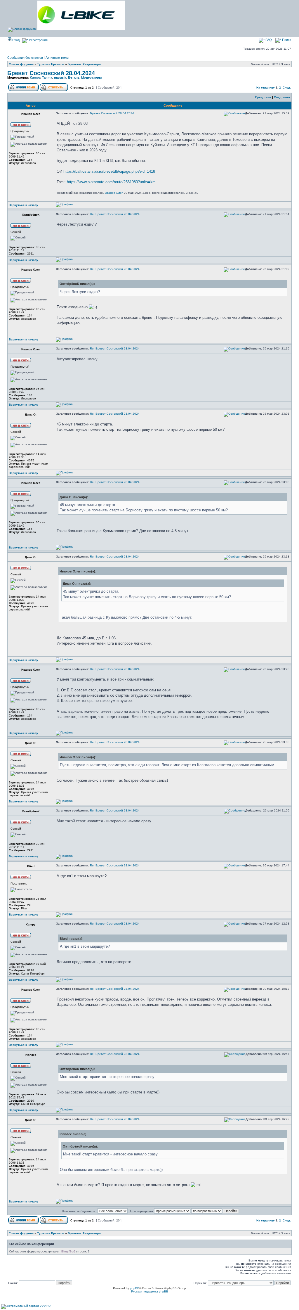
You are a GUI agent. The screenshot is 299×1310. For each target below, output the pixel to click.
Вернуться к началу (23, 205)
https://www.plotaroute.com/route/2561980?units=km (111, 182)
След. (287, 87)
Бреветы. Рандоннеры (84, 64)
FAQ (268, 39)
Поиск (286, 39)
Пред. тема (263, 97)
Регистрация (38, 40)
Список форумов (21, 64)
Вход (15, 40)
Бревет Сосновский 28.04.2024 (51, 73)
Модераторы (91, 77)
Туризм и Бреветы (50, 64)
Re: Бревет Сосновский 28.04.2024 (115, 214)
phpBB (134, 1288)
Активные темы (57, 57)
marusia (60, 77)
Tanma (47, 77)
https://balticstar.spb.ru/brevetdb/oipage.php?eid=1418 (109, 171)
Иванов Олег (114, 192)
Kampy (35, 77)
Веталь (73, 77)
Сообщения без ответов (25, 57)
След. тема (282, 97)
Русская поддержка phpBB (149, 1291)
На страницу (265, 87)
